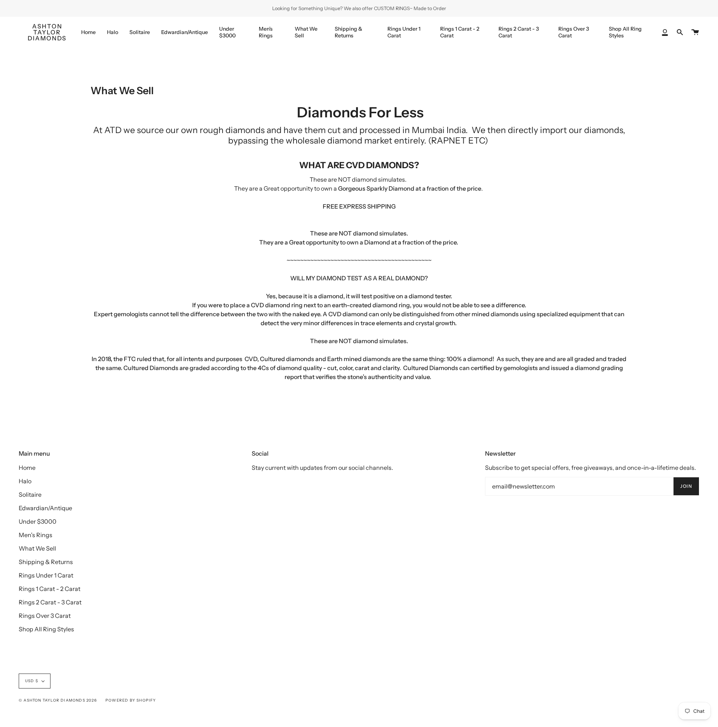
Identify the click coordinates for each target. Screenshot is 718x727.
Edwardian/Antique (45, 508)
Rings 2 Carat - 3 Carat (50, 602)
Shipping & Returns (46, 562)
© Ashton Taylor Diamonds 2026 (58, 700)
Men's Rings (35, 535)
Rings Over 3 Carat (45, 615)
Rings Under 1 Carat (46, 575)
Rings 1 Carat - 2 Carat (49, 588)
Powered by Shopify (130, 700)
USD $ (31, 680)
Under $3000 (37, 521)
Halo (25, 481)
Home (27, 467)
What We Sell (37, 548)
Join (686, 486)
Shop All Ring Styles (46, 629)
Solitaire (30, 494)
